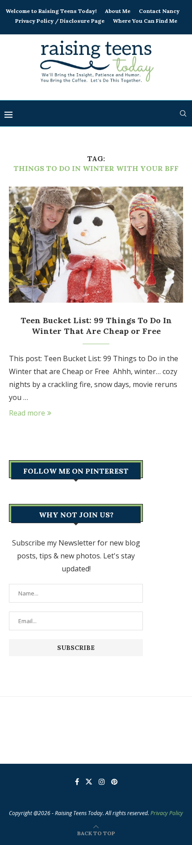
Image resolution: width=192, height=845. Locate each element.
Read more (27, 413)
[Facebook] (77, 781)
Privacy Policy (166, 813)
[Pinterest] (114, 781)
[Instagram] (102, 781)
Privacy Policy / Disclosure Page (59, 20)
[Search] (183, 113)
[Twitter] (88, 781)
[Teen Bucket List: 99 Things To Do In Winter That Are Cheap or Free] (96, 245)
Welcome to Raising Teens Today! (51, 11)
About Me (117, 11)
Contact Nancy (159, 11)
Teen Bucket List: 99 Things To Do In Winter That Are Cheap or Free (96, 325)
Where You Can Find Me (145, 20)
